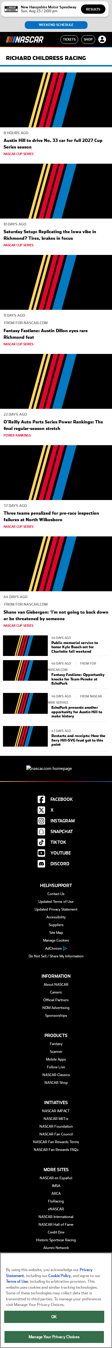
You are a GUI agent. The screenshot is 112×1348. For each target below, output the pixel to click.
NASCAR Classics (56, 1075)
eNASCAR (56, 1209)
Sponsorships (56, 1015)
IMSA (56, 1186)
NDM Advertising (56, 1008)
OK (54, 1317)
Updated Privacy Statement (56, 909)
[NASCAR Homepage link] (56, 764)
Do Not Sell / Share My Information (56, 956)
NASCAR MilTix (56, 1119)
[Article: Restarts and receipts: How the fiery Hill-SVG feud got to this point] (25, 737)
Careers (56, 992)
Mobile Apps (56, 1059)
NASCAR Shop (56, 1083)
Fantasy (56, 1044)
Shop (88, 39)
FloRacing (56, 1201)
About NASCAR (56, 984)
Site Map (56, 933)
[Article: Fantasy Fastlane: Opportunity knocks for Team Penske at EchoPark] (25, 672)
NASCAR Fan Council (56, 1134)
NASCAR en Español (56, 1178)
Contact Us (56, 894)
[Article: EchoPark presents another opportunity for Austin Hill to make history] (25, 705)
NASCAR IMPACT (56, 1111)
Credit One (56, 1232)
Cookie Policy (59, 1275)
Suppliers (56, 925)
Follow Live (56, 1067)
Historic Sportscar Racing (56, 1240)
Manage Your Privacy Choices (54, 1337)
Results (93, 9)
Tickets (69, 39)
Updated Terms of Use (56, 902)
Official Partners (56, 1000)
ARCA (56, 1193)
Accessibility (56, 917)
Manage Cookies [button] (56, 940)
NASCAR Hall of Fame (56, 1224)
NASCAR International (56, 1217)
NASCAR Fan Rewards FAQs (56, 1150)
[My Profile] (102, 39)
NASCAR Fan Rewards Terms (56, 1142)
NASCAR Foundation (56, 1126)
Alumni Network (56, 1248)
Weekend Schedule (56, 25)
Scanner (56, 1052)
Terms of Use (17, 1281)
